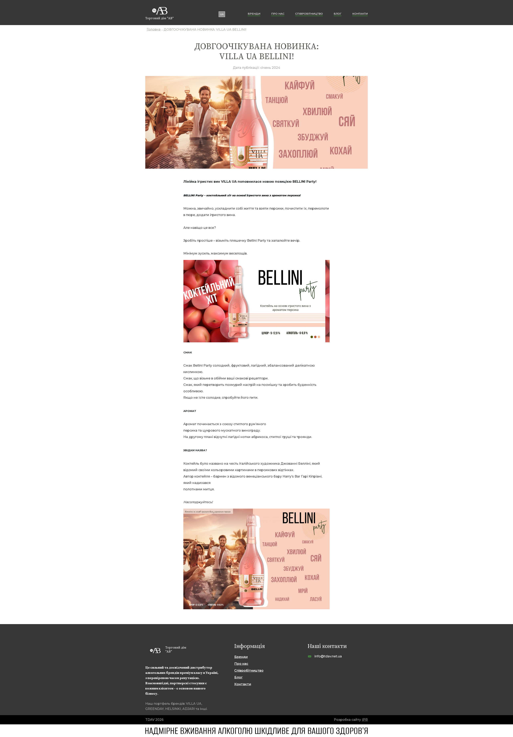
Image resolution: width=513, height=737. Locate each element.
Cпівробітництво (309, 13)
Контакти (360, 13)
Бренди (254, 13)
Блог (337, 13)
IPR (365, 720)
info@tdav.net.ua (328, 656)
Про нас (277, 13)
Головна (154, 29)
